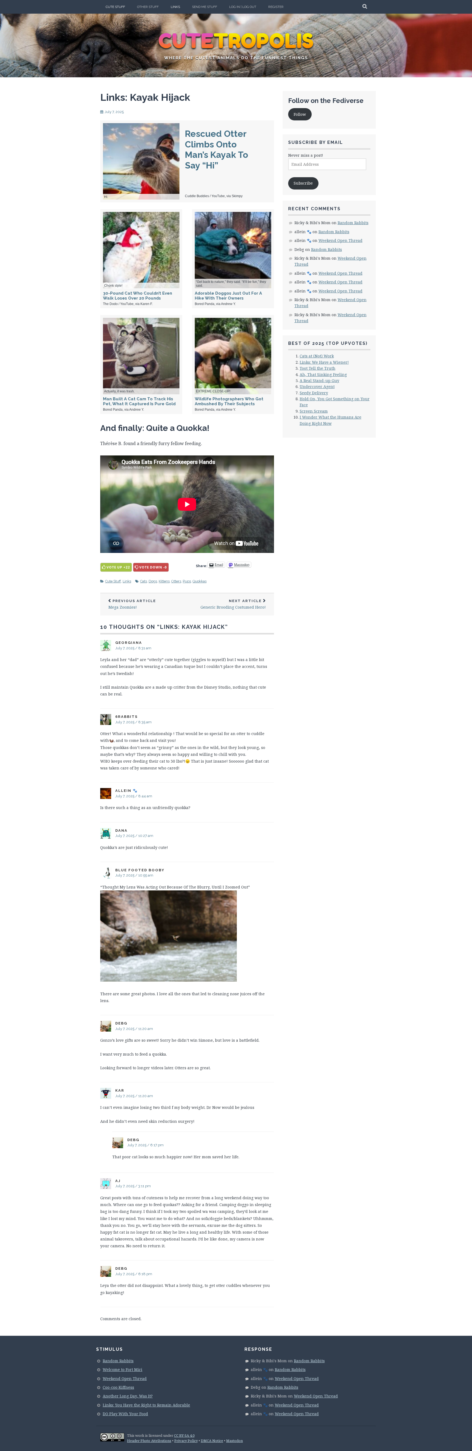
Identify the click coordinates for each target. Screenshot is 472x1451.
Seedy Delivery (314, 392)
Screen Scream (314, 411)
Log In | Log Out (242, 7)
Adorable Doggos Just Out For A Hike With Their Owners (228, 296)
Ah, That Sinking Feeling (323, 374)
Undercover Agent (317, 386)
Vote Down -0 (153, 567)
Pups (187, 581)
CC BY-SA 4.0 (184, 1435)
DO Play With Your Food (125, 1413)
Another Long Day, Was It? (128, 1396)
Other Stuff (148, 7)
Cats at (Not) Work (317, 356)
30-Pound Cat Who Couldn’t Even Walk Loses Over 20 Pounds (137, 296)
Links (175, 7)
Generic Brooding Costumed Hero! (233, 604)
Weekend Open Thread (340, 240)
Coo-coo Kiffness (118, 1387)
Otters (176, 581)
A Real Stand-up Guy (319, 380)
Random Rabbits (353, 222)
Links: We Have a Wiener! (324, 362)
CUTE (236, 41)
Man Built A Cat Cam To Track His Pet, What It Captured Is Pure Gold (139, 401)
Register (276, 7)
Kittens (164, 581)
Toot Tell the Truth (317, 368)
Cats (143, 581)
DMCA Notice (212, 1440)
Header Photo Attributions (149, 1440)
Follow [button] (300, 114)
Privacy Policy (186, 1440)
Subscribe (303, 183)
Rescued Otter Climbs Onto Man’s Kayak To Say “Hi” (216, 149)
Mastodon (234, 1440)
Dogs (153, 581)
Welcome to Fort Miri (122, 1369)
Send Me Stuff (204, 7)
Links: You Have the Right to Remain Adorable (146, 1405)
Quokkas (199, 581)
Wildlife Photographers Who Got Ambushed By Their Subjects (229, 401)
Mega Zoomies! (132, 604)
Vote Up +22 (118, 567)
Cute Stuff (115, 7)
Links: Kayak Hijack (145, 97)
